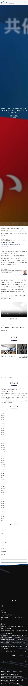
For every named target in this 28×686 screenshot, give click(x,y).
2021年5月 (3, 477)
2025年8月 (3, 417)
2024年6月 (3, 432)
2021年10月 (3, 466)
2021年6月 (3, 475)
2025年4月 (3, 419)
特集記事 (2, 530)
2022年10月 (3, 451)
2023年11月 (3, 441)
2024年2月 (3, 439)
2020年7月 (3, 490)
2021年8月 (3, 471)
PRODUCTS (3, 557)
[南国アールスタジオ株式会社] (7, 2)
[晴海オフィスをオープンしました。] (8, 349)
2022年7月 (3, 454)
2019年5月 (3, 507)
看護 (21, 671)
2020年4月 (3, 492)
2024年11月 (3, 423)
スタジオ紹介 (4, 683)
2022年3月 (3, 460)
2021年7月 (3, 473)
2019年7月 (3, 503)
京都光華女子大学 (5, 680)
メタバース (20, 680)
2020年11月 (3, 486)
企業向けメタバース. (18, 677)
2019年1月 (3, 514)
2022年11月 (3, 449)
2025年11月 (3, 415)
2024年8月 (3, 428)
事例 (1, 536)
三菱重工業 (13, 680)
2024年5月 (3, 434)
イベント (2, 545)
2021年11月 (3, 464)
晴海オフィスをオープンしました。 (8, 356)
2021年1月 (3, 481)
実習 (17, 674)
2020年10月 (3, 488)
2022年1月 (3, 462)
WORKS (2, 548)
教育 (13, 674)
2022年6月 (3, 456)
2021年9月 (3, 469)
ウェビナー (20, 683)
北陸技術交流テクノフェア (7, 677)
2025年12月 (3, 413)
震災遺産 (3, 671)
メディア (2, 539)
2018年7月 (3, 520)
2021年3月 (3, 479)
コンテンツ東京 (12, 683)
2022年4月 (3, 458)
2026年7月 (3, 411)
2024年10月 (3, 426)
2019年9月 (3, 499)
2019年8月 (3, 501)
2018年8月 (3, 518)
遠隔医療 (15, 671)
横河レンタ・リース (5, 674)
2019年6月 (3, 505)
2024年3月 (3, 436)
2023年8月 (3, 443)
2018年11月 (3, 516)
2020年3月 (3, 494)
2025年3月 (3, 421)
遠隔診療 (9, 671)
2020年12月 (3, 484)
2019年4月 (3, 509)
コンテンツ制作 (4, 542)
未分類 (2, 533)
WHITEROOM (3, 551)
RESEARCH (3, 554)
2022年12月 (3, 447)
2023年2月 (3, 445)
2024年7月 (3, 430)
